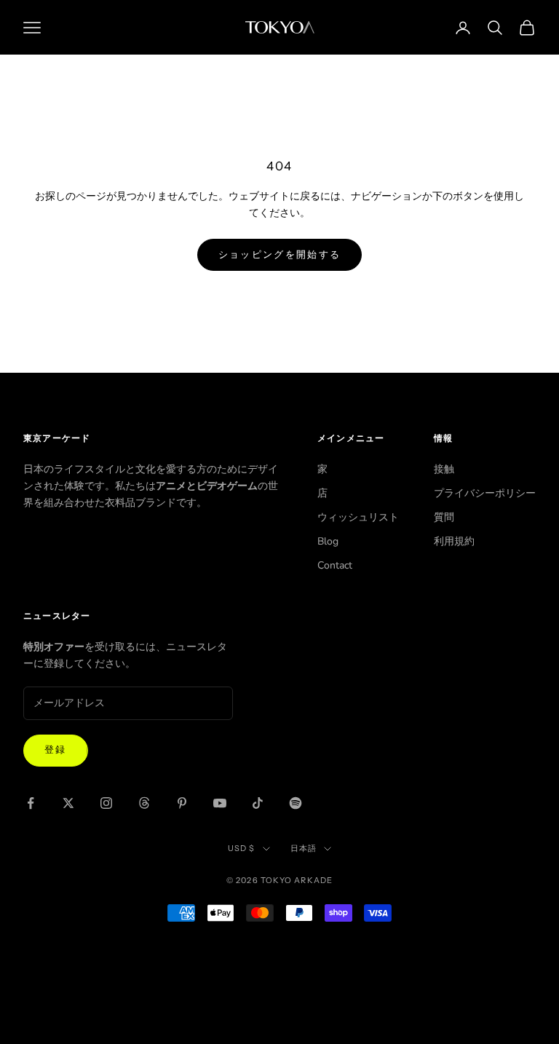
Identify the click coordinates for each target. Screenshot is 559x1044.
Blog (327, 541)
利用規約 (454, 541)
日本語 (303, 848)
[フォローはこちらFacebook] (30, 803)
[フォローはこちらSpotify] (295, 803)
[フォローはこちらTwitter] (68, 803)
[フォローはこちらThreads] (144, 803)
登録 (55, 749)
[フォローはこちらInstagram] (106, 803)
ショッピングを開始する (279, 254)
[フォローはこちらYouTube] (220, 803)
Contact (334, 565)
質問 (444, 517)
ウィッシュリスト (358, 517)
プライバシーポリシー (485, 493)
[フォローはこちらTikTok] (257, 803)
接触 (444, 469)
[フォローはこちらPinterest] (182, 803)
